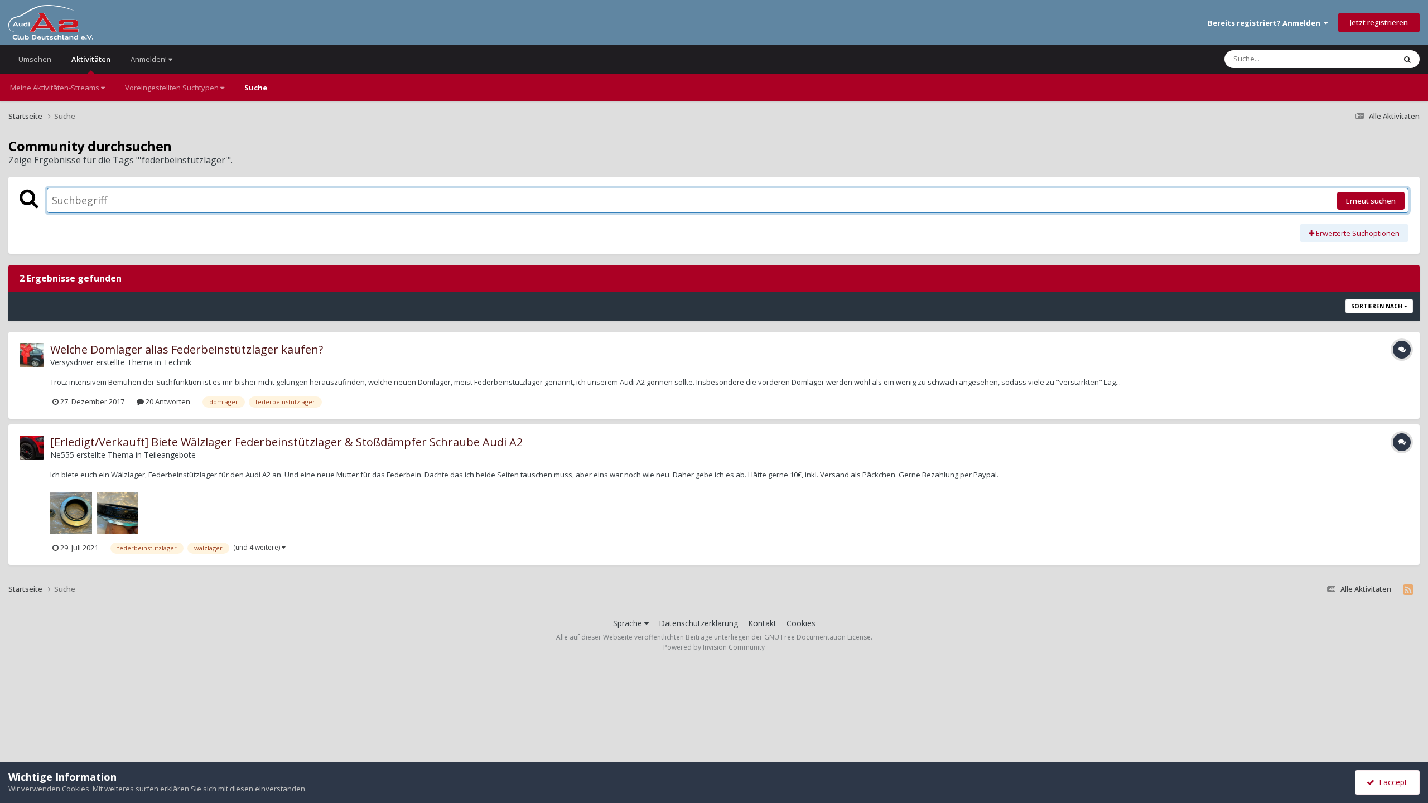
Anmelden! (149, 59)
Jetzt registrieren (1379, 22)
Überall (1368, 59)
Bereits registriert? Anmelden (1266, 23)
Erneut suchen (1371, 201)
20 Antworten (167, 401)
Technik (177, 362)
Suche (255, 88)
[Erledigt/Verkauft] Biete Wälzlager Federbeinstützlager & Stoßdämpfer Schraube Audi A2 (286, 441)
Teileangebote (170, 454)
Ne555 (62, 454)
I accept (1390, 782)
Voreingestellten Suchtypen (172, 88)
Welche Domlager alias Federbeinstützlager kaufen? (186, 349)
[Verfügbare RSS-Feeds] (1408, 589)
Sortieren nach (1377, 306)
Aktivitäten (90, 59)
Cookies (801, 623)
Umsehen (34, 59)
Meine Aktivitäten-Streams (55, 88)
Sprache (628, 623)
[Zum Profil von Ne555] (32, 448)
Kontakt (762, 623)
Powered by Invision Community (714, 647)
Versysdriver (72, 362)
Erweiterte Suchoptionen (1357, 233)
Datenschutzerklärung (698, 623)
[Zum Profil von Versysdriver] (32, 355)
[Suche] (1407, 59)
